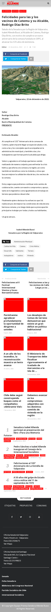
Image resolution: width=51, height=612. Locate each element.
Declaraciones (9, 439)
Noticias (15, 11)
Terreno (31, 251)
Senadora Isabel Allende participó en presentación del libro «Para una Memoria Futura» (24, 431)
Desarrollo (8, 251)
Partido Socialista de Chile (14, 590)
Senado (5, 576)
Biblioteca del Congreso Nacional (17, 585)
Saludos (23, 11)
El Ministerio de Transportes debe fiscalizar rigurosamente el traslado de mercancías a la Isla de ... (37, 362)
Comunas (42, 505)
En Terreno (6, 11)
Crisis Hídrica (34, 246)
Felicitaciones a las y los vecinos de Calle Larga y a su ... (39, 285)
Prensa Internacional (21, 488)
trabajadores (8, 255)
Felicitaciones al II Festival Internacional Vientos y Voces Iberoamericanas (11, 287)
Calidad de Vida (9, 246)
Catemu (22, 246)
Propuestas (26, 505)
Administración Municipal (23, 242)
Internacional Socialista (13, 595)
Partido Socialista (31, 455)
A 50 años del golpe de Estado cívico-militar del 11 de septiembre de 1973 (29, 480)
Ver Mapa (8, 543)
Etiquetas (10, 505)
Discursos (7, 486)
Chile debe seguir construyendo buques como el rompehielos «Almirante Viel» (13, 401)
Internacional (22, 439)
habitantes (20, 251)
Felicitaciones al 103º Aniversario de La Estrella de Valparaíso (28, 466)
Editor (4, 47)
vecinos (20, 255)
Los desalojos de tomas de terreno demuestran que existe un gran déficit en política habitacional (37, 322)
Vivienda (30, 255)
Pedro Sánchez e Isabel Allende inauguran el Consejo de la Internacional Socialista (30, 449)
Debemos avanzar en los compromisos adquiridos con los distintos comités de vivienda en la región (37, 405)
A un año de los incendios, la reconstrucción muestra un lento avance (13, 359)
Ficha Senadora (9, 581)
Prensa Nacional (22, 457)
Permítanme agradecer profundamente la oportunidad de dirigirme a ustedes (14, 322)
